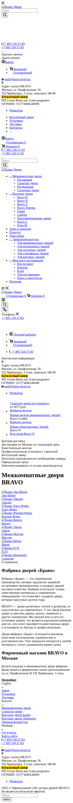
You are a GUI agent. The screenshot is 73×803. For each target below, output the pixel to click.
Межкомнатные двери (16, 708)
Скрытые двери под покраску (29, 403)
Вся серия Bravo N (22, 433)
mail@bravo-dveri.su (17, 79)
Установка (8, 694)
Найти (6, 799)
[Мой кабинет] (3, 300)
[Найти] (5, 15)
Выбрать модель (21, 410)
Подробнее (9, 680)
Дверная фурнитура (15, 722)
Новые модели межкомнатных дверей (35, 415)
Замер (5, 690)
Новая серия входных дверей (29, 426)
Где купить (9, 732)
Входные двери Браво (16, 715)
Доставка (8, 697)
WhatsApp (16, 110)
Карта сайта (9, 736)
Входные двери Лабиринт (19, 718)
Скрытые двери (12, 711)
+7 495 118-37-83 (14, 43)
